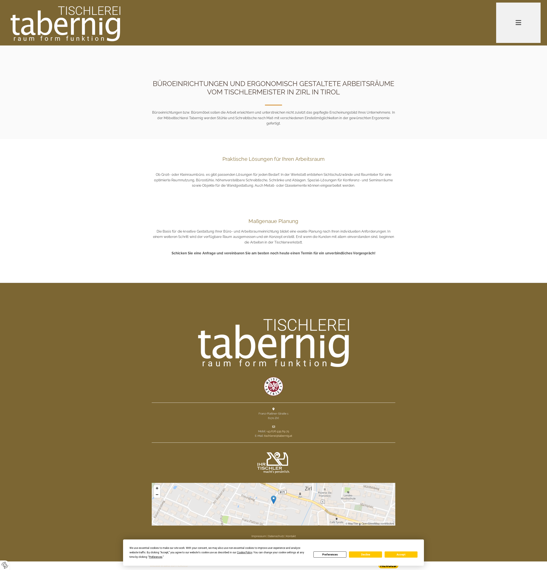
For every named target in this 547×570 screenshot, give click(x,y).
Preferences (330, 554)
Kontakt (291, 536)
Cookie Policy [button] (244, 552)
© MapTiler (352, 523)
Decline (365, 554)
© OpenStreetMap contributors (376, 523)
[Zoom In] (157, 488)
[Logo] (95, 23)
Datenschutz (276, 536)
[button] (273, 499)
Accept (401, 554)
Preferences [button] (155, 556)
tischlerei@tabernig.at (278, 435)
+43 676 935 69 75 (277, 431)
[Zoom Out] (157, 494)
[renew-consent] (5, 565)
